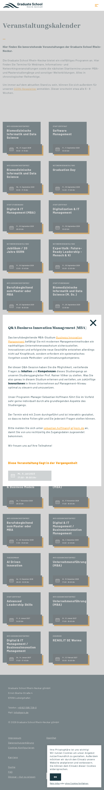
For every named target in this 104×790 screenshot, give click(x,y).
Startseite (23, 5)
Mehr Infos (55, 783)
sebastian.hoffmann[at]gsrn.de (64, 428)
